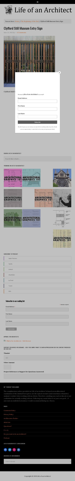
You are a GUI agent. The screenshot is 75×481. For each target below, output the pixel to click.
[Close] (59, 72)
